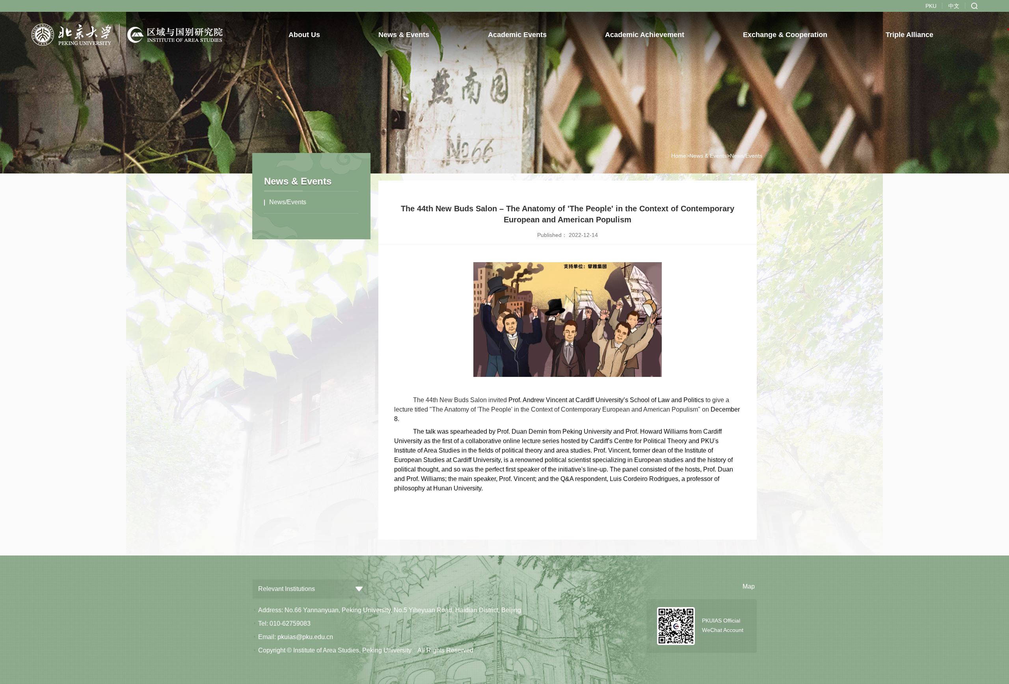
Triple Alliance (910, 35)
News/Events (287, 202)
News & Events (404, 35)
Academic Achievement (645, 35)
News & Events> (709, 156)
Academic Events (517, 35)
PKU (930, 6)
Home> (680, 156)
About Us (304, 35)
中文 (953, 6)
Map (749, 586)
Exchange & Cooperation (785, 35)
